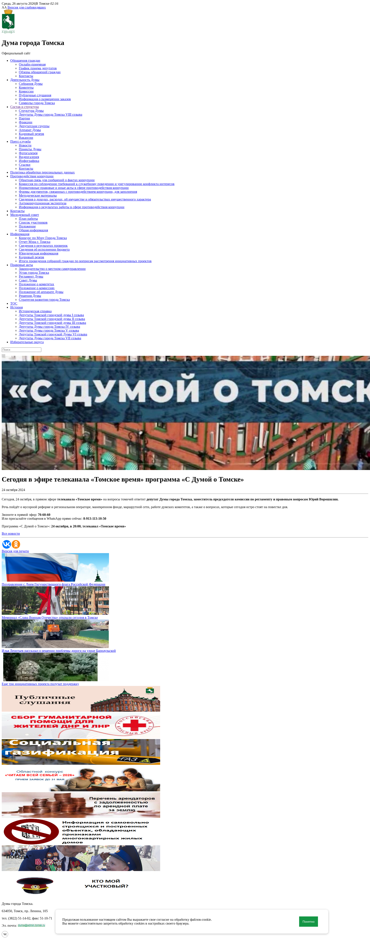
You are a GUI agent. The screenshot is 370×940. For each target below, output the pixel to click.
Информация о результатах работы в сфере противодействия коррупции (71, 207)
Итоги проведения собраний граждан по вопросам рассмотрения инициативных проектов (85, 261)
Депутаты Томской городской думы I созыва (51, 315)
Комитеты (26, 87)
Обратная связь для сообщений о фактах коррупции (57, 180)
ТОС (13, 303)
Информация (19, 234)
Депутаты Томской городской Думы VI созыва (53, 334)
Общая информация (33, 230)
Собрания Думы (31, 83)
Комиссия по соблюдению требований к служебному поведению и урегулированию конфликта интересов (97, 184)
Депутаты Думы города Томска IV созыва (49, 326)
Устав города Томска (34, 272)
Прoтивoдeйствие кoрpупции (32, 176)
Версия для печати (15, 551)
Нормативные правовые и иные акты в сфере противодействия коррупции (74, 188)
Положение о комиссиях (37, 288)
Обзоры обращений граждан (40, 72)
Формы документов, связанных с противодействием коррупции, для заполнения (78, 191)
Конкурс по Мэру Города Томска (43, 238)
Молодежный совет (24, 215)
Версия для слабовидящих (26, 7)
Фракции (25, 122)
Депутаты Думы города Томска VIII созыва (50, 114)
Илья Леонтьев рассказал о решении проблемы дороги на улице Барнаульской (59, 651)
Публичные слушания (35, 95)
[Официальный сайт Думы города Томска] (8, 32)
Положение (27, 226)
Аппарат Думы (30, 130)
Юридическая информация (38, 253)
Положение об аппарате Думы (41, 292)
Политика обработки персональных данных (42, 172)
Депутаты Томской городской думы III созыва (52, 323)
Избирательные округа (27, 342)
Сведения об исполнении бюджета (44, 249)
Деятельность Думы (24, 80)
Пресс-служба (20, 141)
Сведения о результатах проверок (43, 245)
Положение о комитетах (36, 284)
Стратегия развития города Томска (44, 299)
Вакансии (26, 137)
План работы (28, 218)
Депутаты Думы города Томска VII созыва (50, 338)
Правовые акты (21, 265)
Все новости (11, 533)
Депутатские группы (34, 126)
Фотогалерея (28, 153)
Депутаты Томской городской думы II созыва (52, 319)
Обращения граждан (25, 60)
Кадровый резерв (31, 134)
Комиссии (26, 91)
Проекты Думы (30, 149)
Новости (25, 145)
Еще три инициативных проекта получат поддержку (40, 684)
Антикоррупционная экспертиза (42, 203)
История (16, 307)
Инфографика (29, 161)
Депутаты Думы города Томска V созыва (49, 330)
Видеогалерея (29, 157)
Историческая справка (35, 311)
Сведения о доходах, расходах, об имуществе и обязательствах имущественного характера (85, 199)
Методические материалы (38, 195)
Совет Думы (28, 280)
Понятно (309, 921)
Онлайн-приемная (32, 64)
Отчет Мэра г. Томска (34, 242)
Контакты (26, 76)
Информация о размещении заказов (45, 99)
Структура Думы (31, 110)
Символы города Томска (37, 103)
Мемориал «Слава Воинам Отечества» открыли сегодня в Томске (50, 617)
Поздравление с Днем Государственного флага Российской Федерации (53, 584)
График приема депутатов (38, 68)
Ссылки (24, 164)
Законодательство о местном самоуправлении (52, 269)
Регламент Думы (31, 276)
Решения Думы (30, 296)
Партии (24, 118)
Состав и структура (24, 107)
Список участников (33, 222)
